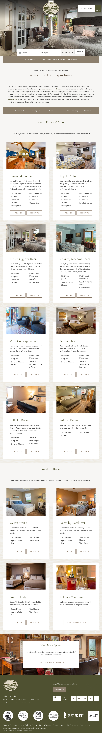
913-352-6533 (8, 703)
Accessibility (72, 59)
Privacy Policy (28, 730)
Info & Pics (18, 213)
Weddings (47, 725)
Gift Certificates (72, 725)
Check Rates (79, 51)
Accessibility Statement (16, 730)
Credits (5, 730)
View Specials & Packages (76, 622)
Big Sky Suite (68, 176)
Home (5, 725)
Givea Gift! (64, 698)
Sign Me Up (59, 689)
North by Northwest (72, 523)
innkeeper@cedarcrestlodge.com (26, 703)
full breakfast (13, 99)
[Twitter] (90, 698)
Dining (34, 725)
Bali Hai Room (19, 420)
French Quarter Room (23, 259)
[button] (5, 28)
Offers (27, 725)
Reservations (86, 9)
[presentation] (26, 155)
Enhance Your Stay (71, 597)
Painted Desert (69, 420)
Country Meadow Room (75, 259)
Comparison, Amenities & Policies (53, 59)
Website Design (25, 728)
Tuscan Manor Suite (22, 176)
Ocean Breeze (18, 523)
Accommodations (16, 725)
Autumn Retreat (70, 341)
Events (55, 725)
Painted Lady (18, 597)
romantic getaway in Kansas (51, 89)
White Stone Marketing (39, 728)
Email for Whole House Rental (51, 663)
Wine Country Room (23, 341)
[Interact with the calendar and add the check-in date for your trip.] (20, 52)
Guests (65, 52)
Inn (40, 725)
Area (62, 725)
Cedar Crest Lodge (51, 9)
